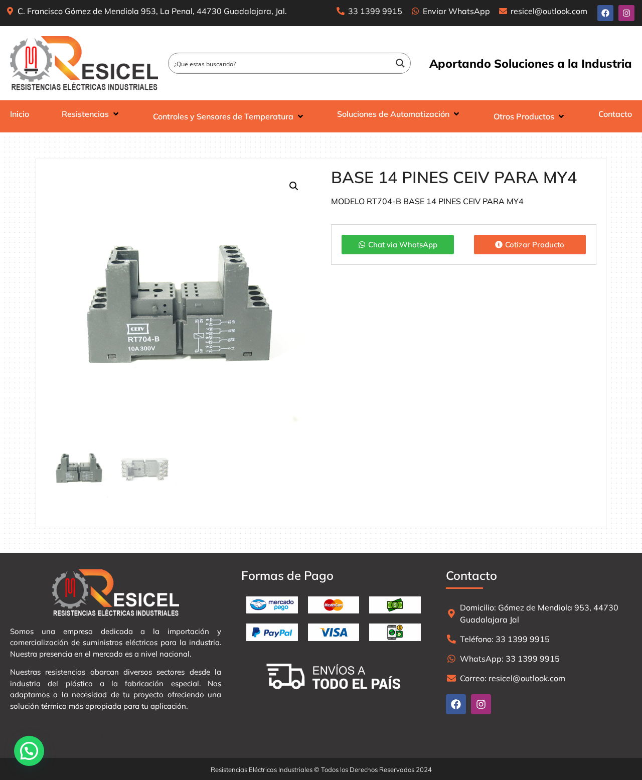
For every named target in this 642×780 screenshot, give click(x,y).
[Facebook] (605, 13)
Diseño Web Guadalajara (136, 736)
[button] (294, 186)
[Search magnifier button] (400, 63)
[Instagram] (626, 13)
